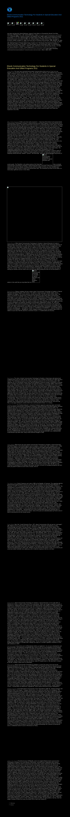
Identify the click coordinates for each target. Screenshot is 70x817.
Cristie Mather (10, 524)
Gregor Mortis (10, 71)
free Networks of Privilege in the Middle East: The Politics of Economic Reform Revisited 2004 (30, 41)
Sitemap (12, 803)
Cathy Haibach (11, 444)
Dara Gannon (10, 378)
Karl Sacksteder (11, 646)
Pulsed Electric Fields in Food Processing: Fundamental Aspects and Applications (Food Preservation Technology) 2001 (32, 48)
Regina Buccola (11, 243)
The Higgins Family (12, 483)
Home (12, 804)
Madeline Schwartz (12, 688)
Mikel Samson (10, 664)
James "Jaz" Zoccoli (12, 761)
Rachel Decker (11, 291)
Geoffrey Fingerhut (12, 405)
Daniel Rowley (10, 602)
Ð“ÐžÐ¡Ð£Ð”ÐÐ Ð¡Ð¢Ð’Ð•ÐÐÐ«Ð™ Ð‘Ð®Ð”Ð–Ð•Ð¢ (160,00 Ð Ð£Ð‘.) (24, 50)
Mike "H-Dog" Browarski (13, 122)
